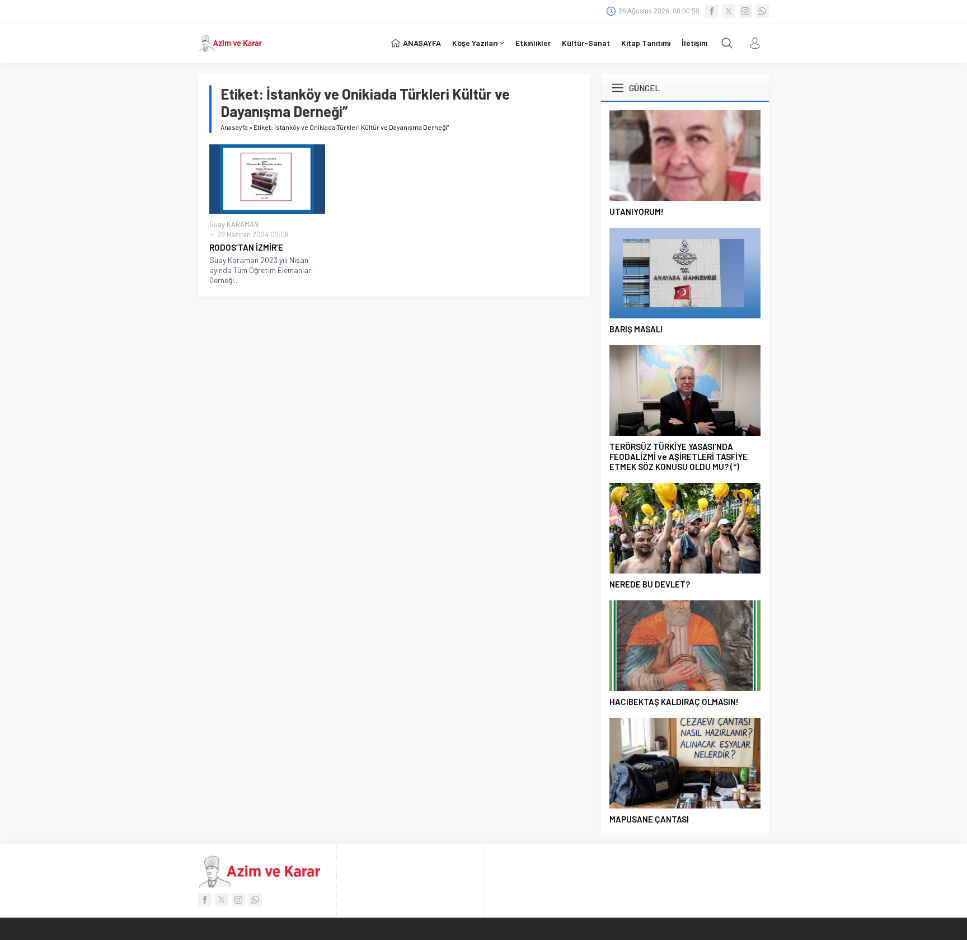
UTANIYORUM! (636, 211)
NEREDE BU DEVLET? (649, 584)
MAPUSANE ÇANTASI (649, 819)
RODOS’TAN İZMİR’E (246, 247)
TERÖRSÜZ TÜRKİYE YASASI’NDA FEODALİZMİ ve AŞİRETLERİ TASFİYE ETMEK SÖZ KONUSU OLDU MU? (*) (678, 456)
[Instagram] (745, 11)
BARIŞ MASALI (636, 329)
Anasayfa (234, 127)
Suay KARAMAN (234, 224)
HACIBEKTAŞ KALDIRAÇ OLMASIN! (674, 702)
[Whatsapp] (762, 11)
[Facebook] (712, 11)
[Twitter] (728, 11)
